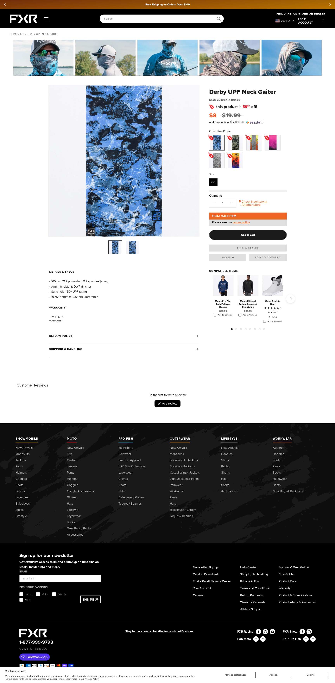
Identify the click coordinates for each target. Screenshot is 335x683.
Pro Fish (125, 438)
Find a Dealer (248, 248)
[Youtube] (272, 631)
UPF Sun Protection (131, 466)
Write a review (167, 403)
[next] (330, 4)
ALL (22, 34)
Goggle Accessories (80, 491)
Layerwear (22, 497)
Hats (70, 503)
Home (13, 34)
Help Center (248, 567)
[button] (248, 122)
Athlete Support (251, 609)
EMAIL (23, 572)
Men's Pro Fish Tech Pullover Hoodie (223, 304)
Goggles (21, 478)
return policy (241, 222)
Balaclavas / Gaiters (131, 497)
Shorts (225, 472)
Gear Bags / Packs (79, 528)
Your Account (202, 588)
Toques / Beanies (130, 503)
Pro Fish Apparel (129, 460)
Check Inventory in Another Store (254, 203)
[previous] (5, 4)
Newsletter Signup (205, 567)
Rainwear (124, 454)
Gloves (20, 491)
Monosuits (22, 454)
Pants (19, 466)
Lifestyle (21, 516)
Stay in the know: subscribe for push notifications (159, 631)
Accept (273, 675)
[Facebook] (258, 631)
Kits (69, 454)
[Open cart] (323, 21)
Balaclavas (23, 503)
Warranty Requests (252, 602)
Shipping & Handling (65, 349)
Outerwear (180, 438)
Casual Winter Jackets (185, 472)
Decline (311, 675)
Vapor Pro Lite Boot (272, 302)
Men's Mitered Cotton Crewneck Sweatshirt (248, 304)
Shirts (225, 460)
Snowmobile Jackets (184, 460)
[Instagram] (265, 631)
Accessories (75, 534)
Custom (72, 460)
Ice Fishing (125, 447)
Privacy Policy (92, 679)
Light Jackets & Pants (184, 478)
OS (213, 182)
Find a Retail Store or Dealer (212, 581)
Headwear (280, 478)
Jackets (21, 460)
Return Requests (251, 595)
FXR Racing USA (38, 649)
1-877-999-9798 (36, 642)
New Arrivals (24, 447)
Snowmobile (27, 438)
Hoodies (226, 454)
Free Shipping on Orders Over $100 (167, 5)
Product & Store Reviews (295, 595)
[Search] (219, 19)
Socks (19, 509)
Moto (72, 438)
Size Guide (286, 574)
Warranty (285, 588)
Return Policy (61, 336)
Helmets (21, 472)
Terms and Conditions (254, 588)
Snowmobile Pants (182, 466)
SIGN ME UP (90, 599)
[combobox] (159, 19)
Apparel (278, 447)
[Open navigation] (46, 18)
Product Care (287, 581)
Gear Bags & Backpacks (288, 491)
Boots (19, 485)
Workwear (176, 491)
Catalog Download (205, 574)
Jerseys (72, 466)
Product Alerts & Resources (297, 602)
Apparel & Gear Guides (294, 567)
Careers (198, 595)
